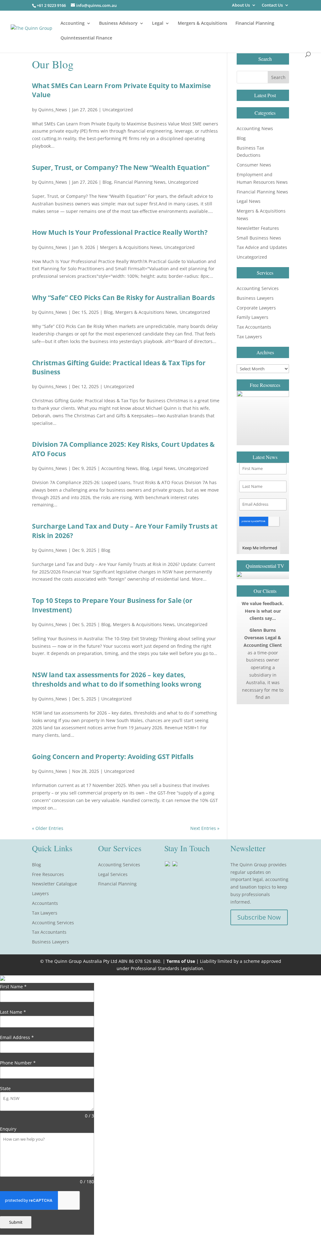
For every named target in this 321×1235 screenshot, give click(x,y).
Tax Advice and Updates (262, 247)
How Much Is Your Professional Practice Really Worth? (120, 232)
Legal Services (113, 874)
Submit (16, 1222)
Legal (157, 23)
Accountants (45, 903)
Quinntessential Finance (86, 38)
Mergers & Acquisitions (202, 23)
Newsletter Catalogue (54, 884)
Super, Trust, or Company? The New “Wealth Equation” (120, 167)
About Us (241, 5)
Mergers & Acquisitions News (131, 247)
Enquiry (8, 1129)
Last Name (13, 1012)
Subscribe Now (259, 917)
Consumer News (254, 165)
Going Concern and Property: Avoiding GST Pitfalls (112, 756)
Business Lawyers (255, 298)
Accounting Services (258, 288)
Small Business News (259, 238)
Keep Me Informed (259, 548)
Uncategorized (118, 110)
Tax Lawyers (249, 337)
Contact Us (272, 5)
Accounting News (119, 468)
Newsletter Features (258, 228)
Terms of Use (180, 961)
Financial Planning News (140, 182)
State (5, 1088)
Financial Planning (254, 23)
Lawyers (40, 893)
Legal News (164, 468)
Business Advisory (118, 23)
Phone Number (18, 1063)
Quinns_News (52, 110)
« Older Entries (47, 828)
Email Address (17, 1037)
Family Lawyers (252, 317)
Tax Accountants (254, 327)
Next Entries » (204, 828)
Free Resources (48, 874)
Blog (107, 182)
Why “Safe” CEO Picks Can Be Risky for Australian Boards (123, 297)
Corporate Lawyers (256, 308)
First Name (13, 987)
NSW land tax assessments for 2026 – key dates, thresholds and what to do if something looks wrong (116, 679)
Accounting (73, 23)
